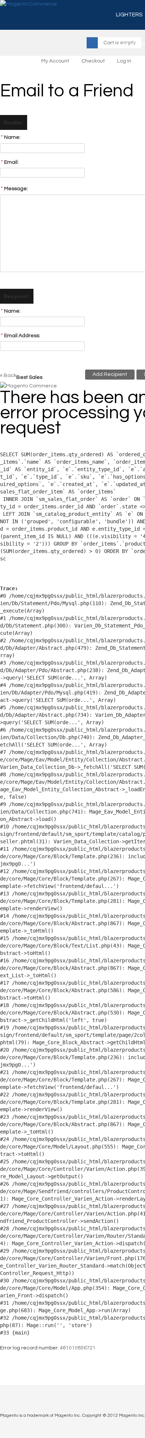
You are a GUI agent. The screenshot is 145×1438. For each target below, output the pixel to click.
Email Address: (20, 335)
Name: (10, 137)
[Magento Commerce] (28, 4)
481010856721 (78, 1348)
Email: (9, 162)
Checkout (93, 61)
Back (8, 375)
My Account (55, 61)
